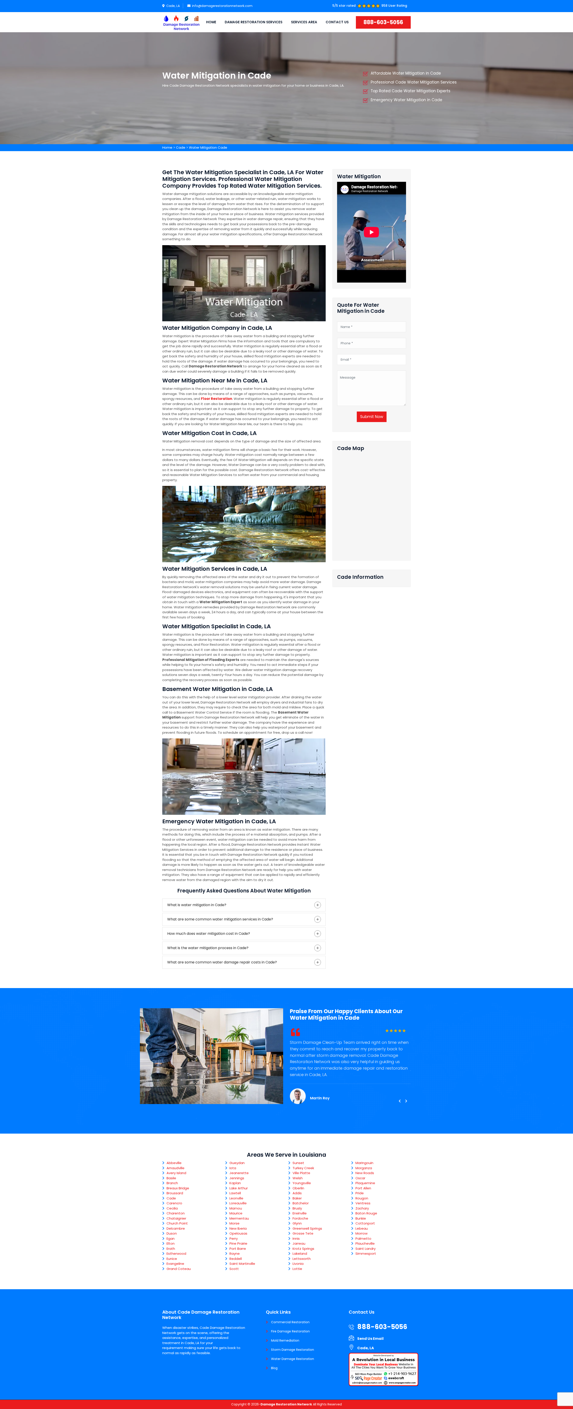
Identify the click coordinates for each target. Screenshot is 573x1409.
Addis (297, 1193)
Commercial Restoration (290, 1322)
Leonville (236, 1198)
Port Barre (237, 1248)
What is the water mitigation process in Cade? (207, 947)
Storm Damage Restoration (292, 1349)
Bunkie (360, 1218)
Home (211, 22)
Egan (171, 1238)
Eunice (172, 1258)
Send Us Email (370, 1338)
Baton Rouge (366, 1213)
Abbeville (174, 1162)
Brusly (297, 1208)
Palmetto (363, 1238)
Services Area (304, 22)
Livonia (298, 1263)
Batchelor (301, 1203)
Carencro (174, 1203)
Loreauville (238, 1203)
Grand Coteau (179, 1268)
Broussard (175, 1193)
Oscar (360, 1178)
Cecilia (172, 1208)
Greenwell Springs (307, 1228)
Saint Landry (365, 1248)
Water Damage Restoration (292, 1359)
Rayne (234, 1253)
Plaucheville (365, 1243)
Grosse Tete (303, 1233)
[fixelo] (181, 22)
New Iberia (238, 1228)
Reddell (235, 1258)
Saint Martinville (242, 1263)
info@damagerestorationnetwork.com (222, 6)
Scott (234, 1268)
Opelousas (238, 1233)
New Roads (364, 1173)
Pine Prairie (238, 1243)
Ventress (362, 1203)
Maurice (235, 1213)
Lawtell (235, 1193)
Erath (171, 1248)
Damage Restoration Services (253, 22)
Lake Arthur (238, 1188)
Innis (296, 1238)
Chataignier (176, 1218)
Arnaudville (175, 1168)
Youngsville (302, 1183)
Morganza (363, 1168)
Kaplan (235, 1183)
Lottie (297, 1268)
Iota (232, 1168)
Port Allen (363, 1188)
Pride (359, 1193)
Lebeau (361, 1228)
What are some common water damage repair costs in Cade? (222, 962)
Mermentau (239, 1218)
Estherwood (176, 1253)
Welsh (298, 1178)
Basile (171, 1178)
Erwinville (300, 1213)
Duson (172, 1233)
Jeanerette (239, 1173)
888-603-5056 (383, 22)
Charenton (176, 1213)
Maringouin (364, 1162)
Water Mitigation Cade (208, 147)
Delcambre (176, 1228)
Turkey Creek (303, 1168)
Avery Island (176, 1173)
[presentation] (399, 1101)
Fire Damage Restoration (290, 1331)
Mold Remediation (285, 1340)
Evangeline (175, 1263)
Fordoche (300, 1218)
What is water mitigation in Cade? (196, 904)
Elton (171, 1243)
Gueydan (237, 1162)
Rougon (361, 1198)
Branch (172, 1183)
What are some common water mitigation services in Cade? (220, 919)
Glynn (297, 1223)
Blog (274, 1368)
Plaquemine (365, 1183)
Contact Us (337, 22)
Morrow (361, 1233)
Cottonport (365, 1223)
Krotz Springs (303, 1248)
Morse (234, 1223)
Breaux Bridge (178, 1188)
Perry (233, 1238)
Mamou (235, 1208)
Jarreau (299, 1243)
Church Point (177, 1223)
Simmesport (365, 1253)
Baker (297, 1198)
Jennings (236, 1178)
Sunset (298, 1162)
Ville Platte (301, 1173)
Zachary (362, 1208)
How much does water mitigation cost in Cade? (208, 933)
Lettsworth (302, 1258)
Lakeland (300, 1253)
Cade (180, 147)
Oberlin (298, 1188)
